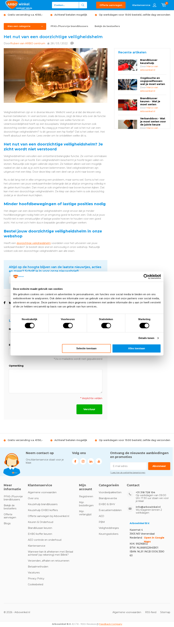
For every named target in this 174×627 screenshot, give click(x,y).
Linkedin (91, 461)
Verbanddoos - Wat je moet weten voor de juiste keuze (153, 121)
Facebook (75, 461)
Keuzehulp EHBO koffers (43, 510)
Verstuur (89, 409)
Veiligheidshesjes (109, 528)
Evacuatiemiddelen (110, 510)
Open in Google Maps (154, 539)
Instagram (83, 461)
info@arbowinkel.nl (148, 507)
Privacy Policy (36, 578)
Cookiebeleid (35, 584)
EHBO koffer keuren (40, 533)
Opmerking (16, 365)
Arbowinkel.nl (22, 612)
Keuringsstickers (108, 533)
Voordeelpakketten (110, 492)
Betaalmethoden (38, 566)
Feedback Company (110, 624)
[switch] (68, 325)
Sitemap (165, 612)
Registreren (86, 496)
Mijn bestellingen (86, 504)
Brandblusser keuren (40, 528)
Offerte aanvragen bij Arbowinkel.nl (48, 516)
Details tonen (146, 338)
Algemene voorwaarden (42, 492)
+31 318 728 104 (145, 492)
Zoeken (83, 5)
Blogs (7, 523)
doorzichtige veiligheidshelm (34, 243)
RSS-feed (150, 612)
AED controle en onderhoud (44, 539)
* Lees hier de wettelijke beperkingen (127, 472)
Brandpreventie (108, 498)
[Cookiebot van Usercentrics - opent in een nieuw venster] (146, 276)
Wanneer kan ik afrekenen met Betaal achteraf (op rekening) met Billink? (50, 553)
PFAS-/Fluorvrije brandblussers (69, 26)
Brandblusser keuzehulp (148, 61)
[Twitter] (10, 302)
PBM (102, 522)
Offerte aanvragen (111, 5)
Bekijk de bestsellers (107, 26)
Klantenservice (36, 545)
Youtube (98, 461)
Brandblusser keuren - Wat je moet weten (150, 101)
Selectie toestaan (86, 348)
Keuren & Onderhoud (40, 522)
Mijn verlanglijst (85, 513)
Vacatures (34, 572)
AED (101, 516)
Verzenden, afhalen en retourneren (48, 560)
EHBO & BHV (107, 504)
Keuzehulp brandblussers (42, 504)
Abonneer (159, 466)
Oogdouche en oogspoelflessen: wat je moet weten (152, 81)
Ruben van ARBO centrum (27, 43)
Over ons (33, 498)
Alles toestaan (136, 348)
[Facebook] (4, 302)
